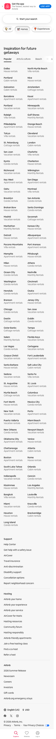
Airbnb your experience (15, 604)
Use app (45, 6)
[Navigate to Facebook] (5, 716)
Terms (17, 725)
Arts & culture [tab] (23, 59)
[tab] (7, 29)
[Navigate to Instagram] (17, 716)
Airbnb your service (13, 610)
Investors (8, 687)
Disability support (12, 572)
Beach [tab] (38, 59)
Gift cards (9, 692)
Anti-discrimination (13, 566)
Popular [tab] (8, 59)
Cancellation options (14, 577)
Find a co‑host (11, 649)
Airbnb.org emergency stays (18, 698)
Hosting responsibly (14, 632)
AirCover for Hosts (13, 615)
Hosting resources (13, 621)
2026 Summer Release (15, 670)
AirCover (8, 555)
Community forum (13, 627)
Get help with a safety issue (17, 550)
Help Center (10, 544)
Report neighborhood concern (19, 583)
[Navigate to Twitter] (11, 716)
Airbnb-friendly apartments (17, 638)
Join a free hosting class (16, 643)
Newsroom (9, 676)
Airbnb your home (13, 599)
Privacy (7, 725)
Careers (8, 681)
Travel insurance (12, 561)
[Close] (2, 6)
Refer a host (10, 654)
